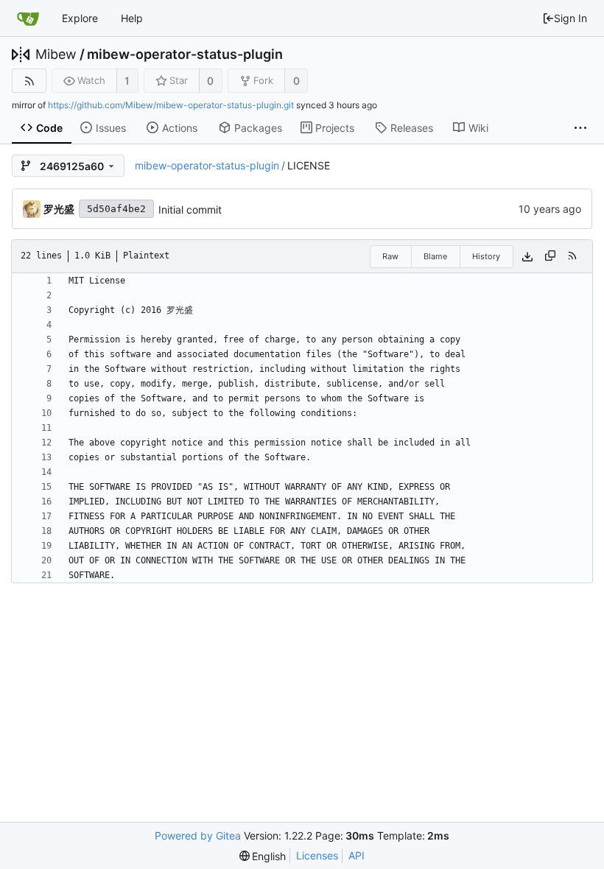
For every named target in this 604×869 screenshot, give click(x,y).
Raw (390, 256)
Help (132, 18)
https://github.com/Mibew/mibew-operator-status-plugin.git (171, 104)
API (356, 855)
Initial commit (190, 209)
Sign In (570, 18)
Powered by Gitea (198, 835)
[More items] (580, 128)
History (486, 256)
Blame (435, 256)
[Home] (28, 18)
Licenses (317, 855)
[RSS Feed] (29, 80)
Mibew (56, 54)
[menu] (263, 856)
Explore (80, 18)
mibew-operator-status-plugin (185, 54)
